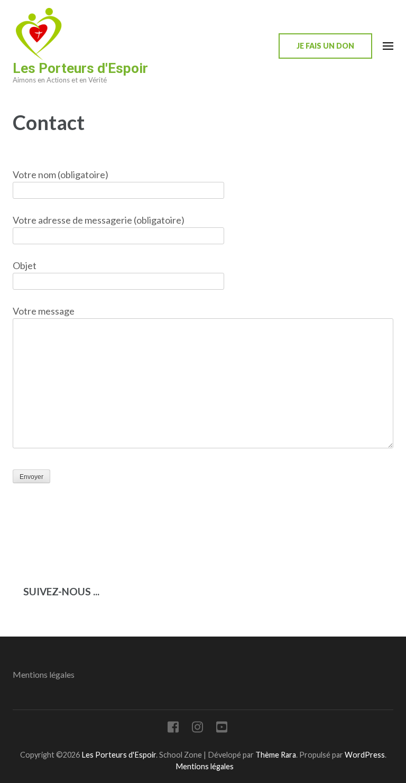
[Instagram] (197, 728)
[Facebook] (173, 728)
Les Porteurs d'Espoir (80, 68)
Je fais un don (325, 45)
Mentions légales (44, 674)
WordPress (365, 754)
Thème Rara (275, 754)
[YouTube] (221, 728)
